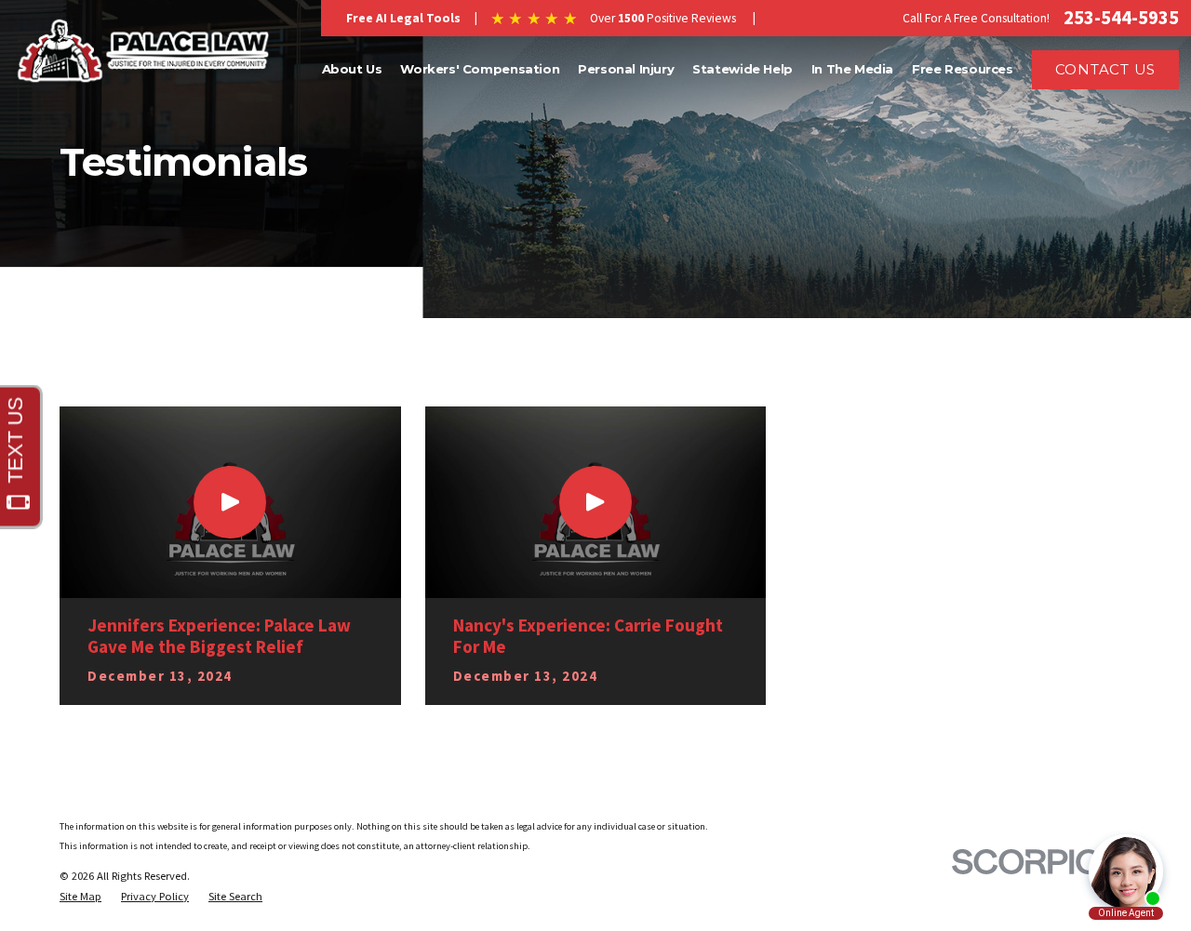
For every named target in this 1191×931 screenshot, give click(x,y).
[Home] (143, 51)
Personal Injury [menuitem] (626, 68)
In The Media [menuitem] (852, 68)
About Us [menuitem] (352, 68)
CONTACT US (1106, 69)
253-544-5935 (1121, 18)
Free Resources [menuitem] (962, 68)
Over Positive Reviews (663, 18)
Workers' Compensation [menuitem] (479, 68)
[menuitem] (80, 896)
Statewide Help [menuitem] (742, 68)
